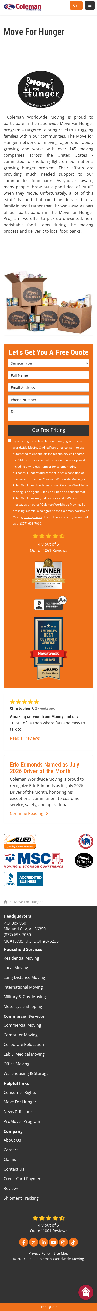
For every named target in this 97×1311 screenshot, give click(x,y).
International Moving (23, 987)
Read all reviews (25, 738)
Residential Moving (21, 958)
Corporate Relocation (24, 1044)
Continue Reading (26, 813)
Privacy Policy (33, 517)
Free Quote (48, 1306)
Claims (10, 1159)
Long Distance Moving (24, 977)
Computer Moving (21, 1035)
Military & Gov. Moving (25, 996)
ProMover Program (22, 1121)
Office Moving (16, 1064)
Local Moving (16, 967)
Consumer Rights (20, 1092)
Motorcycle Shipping (23, 1006)
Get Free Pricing (48, 430)
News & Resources (21, 1111)
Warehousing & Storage (26, 1073)
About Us (12, 1140)
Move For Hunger (20, 1102)
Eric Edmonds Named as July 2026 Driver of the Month (44, 768)
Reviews (11, 1188)
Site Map (61, 1253)
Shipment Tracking (21, 1198)
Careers (11, 1149)
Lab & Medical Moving (24, 1054)
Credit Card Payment (23, 1178)
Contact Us (14, 1169)
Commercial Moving (22, 1025)
